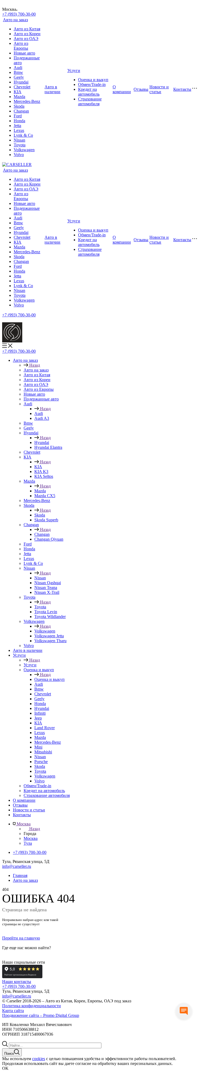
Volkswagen (24, 149)
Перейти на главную (21, 938)
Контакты (182, 89)
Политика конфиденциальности (31, 1005)
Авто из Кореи (27, 33)
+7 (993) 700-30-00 (19, 986)
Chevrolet (22, 87)
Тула (28, 843)
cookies (38, 1058)
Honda (19, 120)
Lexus (19, 130)
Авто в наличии (52, 89)
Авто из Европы (21, 45)
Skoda (19, 106)
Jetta (17, 125)
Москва (31, 838)
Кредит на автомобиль (89, 91)
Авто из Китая (27, 29)
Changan (21, 111)
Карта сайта (13, 1010)
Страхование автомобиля (90, 101)
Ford (18, 116)
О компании (122, 89)
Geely (19, 77)
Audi (18, 67)
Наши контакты (16, 981)
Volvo (19, 154)
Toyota (19, 145)
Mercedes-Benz (27, 101)
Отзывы (141, 89)
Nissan (19, 140)
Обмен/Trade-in (92, 84)
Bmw (18, 72)
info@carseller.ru (16, 866)
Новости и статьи (159, 89)
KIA (17, 91)
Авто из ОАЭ (26, 38)
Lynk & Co (23, 135)
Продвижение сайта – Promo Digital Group (40, 1015)
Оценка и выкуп (93, 79)
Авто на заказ (15, 19)
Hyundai (21, 82)
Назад (34, 365)
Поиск (9, 1054)
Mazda (19, 96)
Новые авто (24, 53)
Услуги (73, 70)
